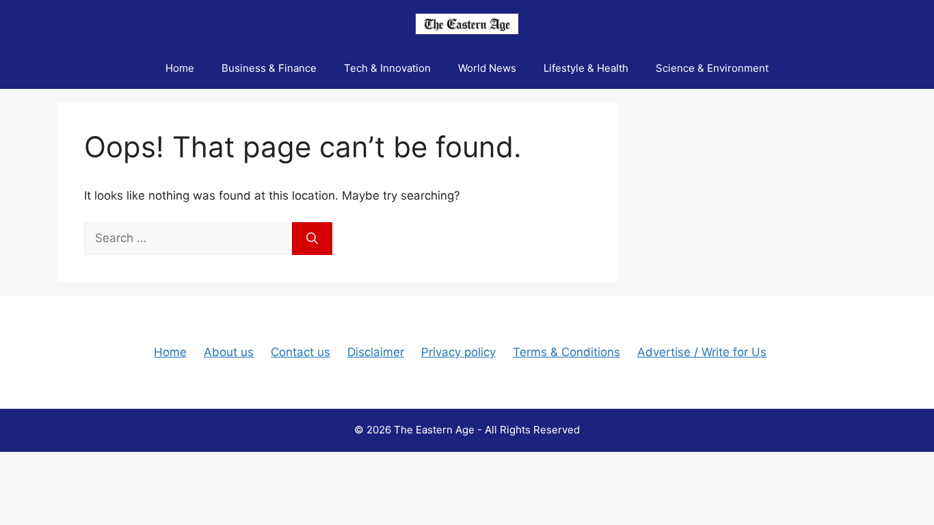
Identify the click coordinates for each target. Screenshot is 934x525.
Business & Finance (269, 68)
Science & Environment (712, 68)
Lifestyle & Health (586, 68)
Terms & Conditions (566, 352)
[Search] (312, 238)
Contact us (300, 352)
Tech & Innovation (387, 68)
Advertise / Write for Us (701, 352)
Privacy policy (458, 352)
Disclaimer (375, 352)
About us (229, 352)
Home (179, 68)
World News (487, 68)
